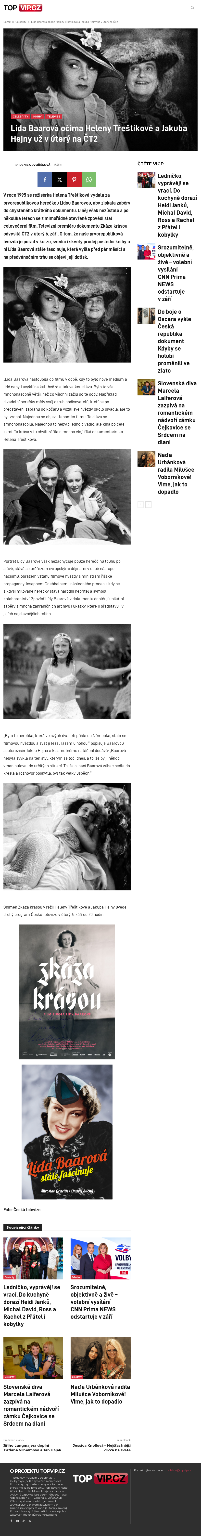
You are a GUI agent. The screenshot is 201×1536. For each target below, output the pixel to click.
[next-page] (148, 504)
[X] (59, 179)
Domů (7, 22)
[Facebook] (45, 179)
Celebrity (20, 22)
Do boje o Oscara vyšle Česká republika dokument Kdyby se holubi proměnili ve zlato (174, 340)
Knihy (37, 116)
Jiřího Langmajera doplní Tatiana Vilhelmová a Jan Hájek (32, 1448)
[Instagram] (17, 1521)
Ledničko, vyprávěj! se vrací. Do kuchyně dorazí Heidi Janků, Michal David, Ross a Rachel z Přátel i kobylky (31, 1305)
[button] (192, 7)
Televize (53, 116)
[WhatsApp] (89, 179)
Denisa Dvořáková (34, 165)
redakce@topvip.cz (179, 1470)
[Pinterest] (74, 179)
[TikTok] (23, 1521)
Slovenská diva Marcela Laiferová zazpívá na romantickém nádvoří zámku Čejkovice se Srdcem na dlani (31, 1404)
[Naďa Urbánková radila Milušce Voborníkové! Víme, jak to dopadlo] (100, 1358)
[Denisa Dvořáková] (9, 165)
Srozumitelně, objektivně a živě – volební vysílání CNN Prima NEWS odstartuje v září (94, 1301)
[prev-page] (141, 504)
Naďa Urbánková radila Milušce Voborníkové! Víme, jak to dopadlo (100, 1393)
